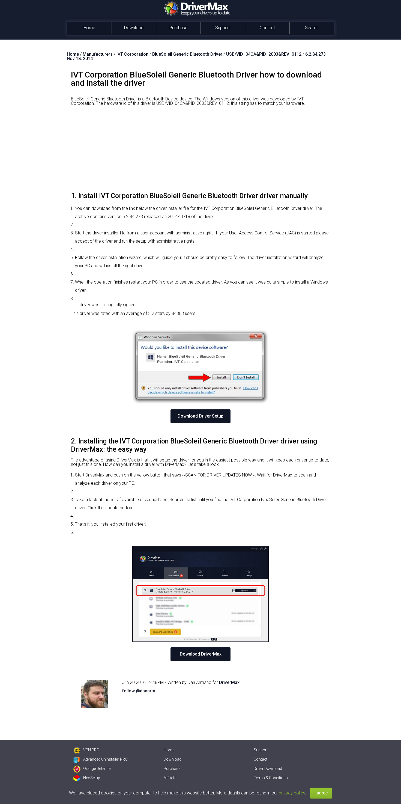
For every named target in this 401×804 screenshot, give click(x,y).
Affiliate (170, 778)
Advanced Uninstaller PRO (105, 759)
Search (312, 27)
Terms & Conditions (271, 778)
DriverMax (229, 682)
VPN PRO (91, 750)
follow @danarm (138, 690)
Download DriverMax (201, 654)
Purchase (178, 27)
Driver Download (268, 768)
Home (89, 27)
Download (133, 27)
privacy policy (292, 793)
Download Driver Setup (200, 416)
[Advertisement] (200, 151)
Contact (267, 27)
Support (223, 27)
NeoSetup (91, 778)
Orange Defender (97, 768)
